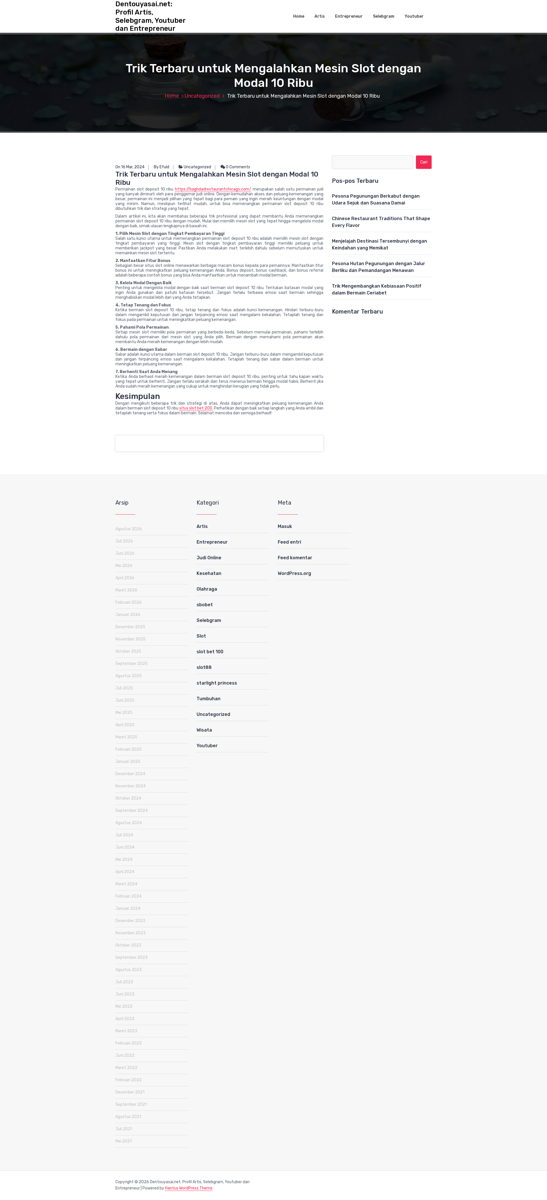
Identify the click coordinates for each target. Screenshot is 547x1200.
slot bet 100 (210, 651)
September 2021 (131, 1104)
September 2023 (131, 957)
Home (298, 16)
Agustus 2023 (128, 969)
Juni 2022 (124, 1055)
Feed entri (289, 542)
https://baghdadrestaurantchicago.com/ (213, 189)
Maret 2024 (126, 884)
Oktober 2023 (128, 945)
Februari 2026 (128, 602)
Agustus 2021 (128, 1116)
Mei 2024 (123, 859)
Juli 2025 (124, 688)
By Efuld (161, 167)
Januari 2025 (127, 761)
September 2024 (131, 810)
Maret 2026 (126, 590)
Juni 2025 (124, 700)
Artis (320, 16)
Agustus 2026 (128, 529)
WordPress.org (294, 573)
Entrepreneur (349, 16)
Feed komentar (295, 557)
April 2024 (124, 871)
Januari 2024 (127, 908)
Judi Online (209, 557)
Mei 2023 (123, 1006)
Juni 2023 (124, 994)
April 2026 (124, 578)
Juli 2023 (124, 982)
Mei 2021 (123, 1141)
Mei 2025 (123, 712)
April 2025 (124, 724)
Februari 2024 (128, 896)
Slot (201, 636)
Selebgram (383, 16)
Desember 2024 (130, 773)
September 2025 (131, 663)
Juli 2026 (124, 541)
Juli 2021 (123, 1129)
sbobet (205, 604)
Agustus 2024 (128, 822)
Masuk (285, 526)
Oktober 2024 (128, 798)
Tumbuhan (209, 698)
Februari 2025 (128, 749)
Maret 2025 (126, 737)
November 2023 (130, 933)
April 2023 (124, 1018)
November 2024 (130, 786)
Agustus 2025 (128, 675)
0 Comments (237, 167)
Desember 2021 (129, 1092)
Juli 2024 (124, 835)
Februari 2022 (128, 1080)
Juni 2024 (124, 847)
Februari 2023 (128, 1043)
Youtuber (414, 16)
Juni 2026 (124, 553)
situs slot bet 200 (195, 408)
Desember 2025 (130, 626)
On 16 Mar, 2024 (129, 167)
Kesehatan (209, 573)
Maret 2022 (126, 1067)
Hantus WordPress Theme (189, 1188)
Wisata (204, 730)
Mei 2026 (123, 565)
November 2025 (130, 639)
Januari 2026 (127, 614)
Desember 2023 (130, 920)
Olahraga (207, 589)
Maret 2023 (126, 1031)
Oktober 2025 (128, 651)
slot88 (204, 667)
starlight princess (217, 683)
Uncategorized (202, 96)
